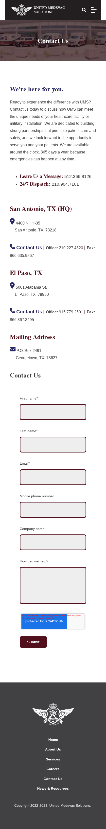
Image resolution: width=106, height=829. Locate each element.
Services (53, 759)
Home (53, 740)
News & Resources (53, 788)
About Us (53, 749)
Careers (53, 769)
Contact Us (53, 779)
